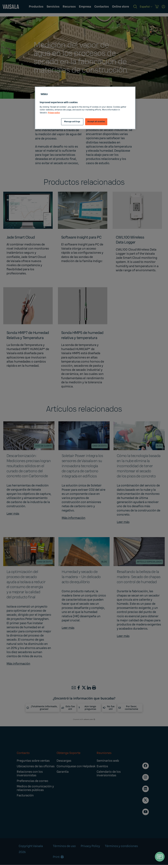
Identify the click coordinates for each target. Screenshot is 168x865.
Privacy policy (54, 113)
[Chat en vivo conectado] (160, 857)
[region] (85, 108)
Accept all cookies (96, 121)
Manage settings (72, 121)
